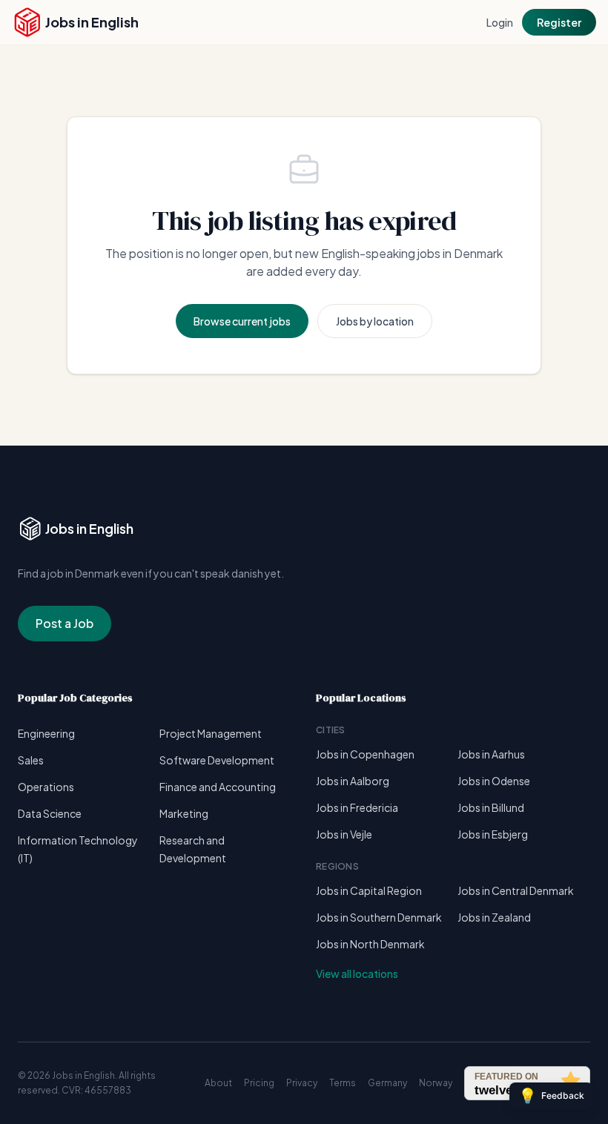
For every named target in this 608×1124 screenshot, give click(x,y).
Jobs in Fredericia (357, 807)
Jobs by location (375, 321)
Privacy (301, 1082)
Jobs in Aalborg (352, 780)
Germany (387, 1082)
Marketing (183, 813)
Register (559, 22)
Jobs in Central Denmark (515, 890)
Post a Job (64, 623)
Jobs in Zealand (494, 917)
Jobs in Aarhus (491, 754)
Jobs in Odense (493, 780)
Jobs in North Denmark (370, 944)
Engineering (46, 733)
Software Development (216, 760)
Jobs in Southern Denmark (379, 917)
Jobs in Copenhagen (365, 754)
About (218, 1082)
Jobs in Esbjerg (492, 834)
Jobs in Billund (490, 807)
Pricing (259, 1082)
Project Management (210, 733)
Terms (342, 1082)
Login (499, 22)
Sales (31, 760)
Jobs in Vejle (344, 834)
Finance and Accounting (217, 786)
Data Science (50, 813)
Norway (435, 1082)
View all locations (357, 973)
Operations (46, 786)
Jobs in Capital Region (369, 890)
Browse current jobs (242, 321)
